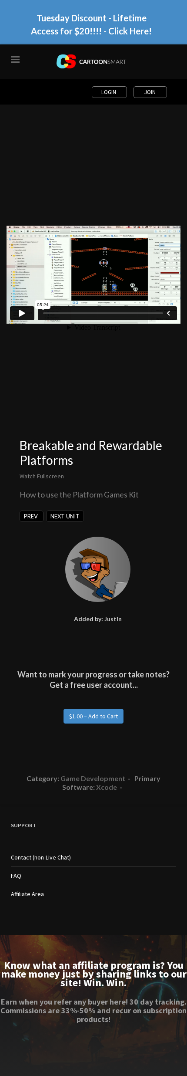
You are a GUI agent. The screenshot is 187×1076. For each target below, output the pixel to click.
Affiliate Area (27, 894)
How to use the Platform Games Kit (79, 494)
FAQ (16, 876)
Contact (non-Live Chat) (41, 857)
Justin (113, 619)
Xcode (106, 787)
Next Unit (65, 516)
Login (109, 92)
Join (150, 92)
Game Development (92, 778)
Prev (31, 516)
